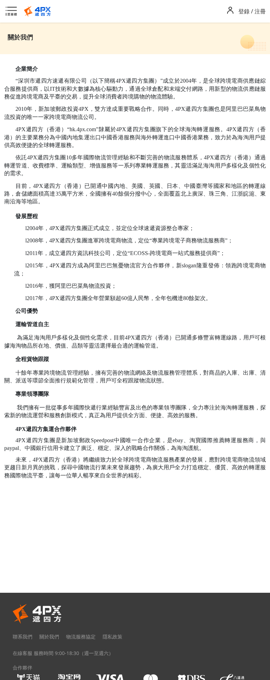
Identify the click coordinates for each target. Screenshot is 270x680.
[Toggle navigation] (13, 11)
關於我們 (49, 636)
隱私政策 (112, 636)
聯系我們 (22, 636)
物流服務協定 (81, 636)
